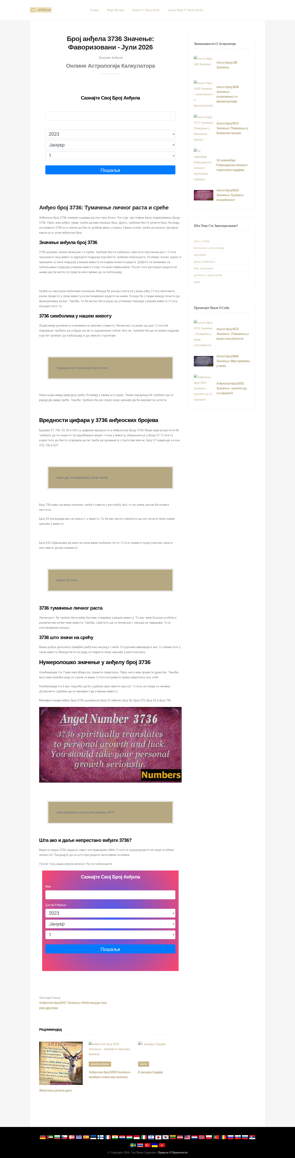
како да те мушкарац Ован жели (82, 477)
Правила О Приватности (173, 1152)
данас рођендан (204, 261)
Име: (48, 107)
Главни (94, 10)
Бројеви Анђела (111, 57)
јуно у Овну (202, 241)
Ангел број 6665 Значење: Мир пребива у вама (232, 361)
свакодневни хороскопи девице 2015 (85, 812)
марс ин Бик (115, 10)
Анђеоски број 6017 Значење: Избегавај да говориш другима (73, 1003)
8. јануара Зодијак (150, 1072)
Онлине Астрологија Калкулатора (110, 66)
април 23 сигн (67, 580)
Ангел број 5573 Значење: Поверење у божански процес (232, 128)
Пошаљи (110, 170)
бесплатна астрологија (209, 247)
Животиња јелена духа (55, 1090)
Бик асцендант (204, 268)
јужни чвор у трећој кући (185, 10)
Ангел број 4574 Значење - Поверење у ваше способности (232, 333)
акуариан (200, 254)
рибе (197, 281)
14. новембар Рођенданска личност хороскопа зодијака (232, 165)
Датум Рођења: (55, 126)
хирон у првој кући (146, 10)
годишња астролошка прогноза (81, 368)
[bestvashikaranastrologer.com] (41, 10)
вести (45, 1082)
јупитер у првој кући (208, 275)
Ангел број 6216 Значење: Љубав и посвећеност (229, 195)
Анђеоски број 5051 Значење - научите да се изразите (231, 388)
